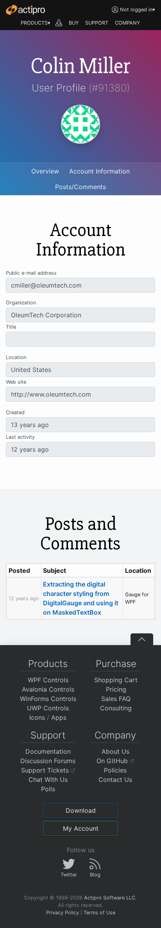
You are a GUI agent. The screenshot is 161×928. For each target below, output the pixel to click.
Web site (16, 382)
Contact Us (115, 779)
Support (48, 735)
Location (16, 357)
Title (11, 327)
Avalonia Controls (48, 689)
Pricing (116, 689)
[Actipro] (25, 10)
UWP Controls (48, 708)
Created (15, 412)
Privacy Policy (62, 912)
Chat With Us (48, 779)
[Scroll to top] (142, 639)
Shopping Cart (116, 680)
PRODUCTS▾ (35, 23)
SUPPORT (96, 23)
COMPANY (127, 23)
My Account (80, 828)
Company (115, 735)
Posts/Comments (80, 187)
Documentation (48, 751)
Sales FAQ (116, 699)
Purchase (116, 663)
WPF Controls (48, 680)
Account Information (99, 171)
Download (81, 810)
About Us (115, 751)
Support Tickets (46, 770)
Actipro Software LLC (109, 898)
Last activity (20, 437)
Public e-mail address (31, 273)
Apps (58, 717)
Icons (37, 717)
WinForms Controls (48, 699)
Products (48, 663)
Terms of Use (99, 912)
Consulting (116, 708)
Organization (21, 303)
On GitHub (113, 761)
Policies (115, 770)
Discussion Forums (47, 761)
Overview (45, 171)
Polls (48, 789)
